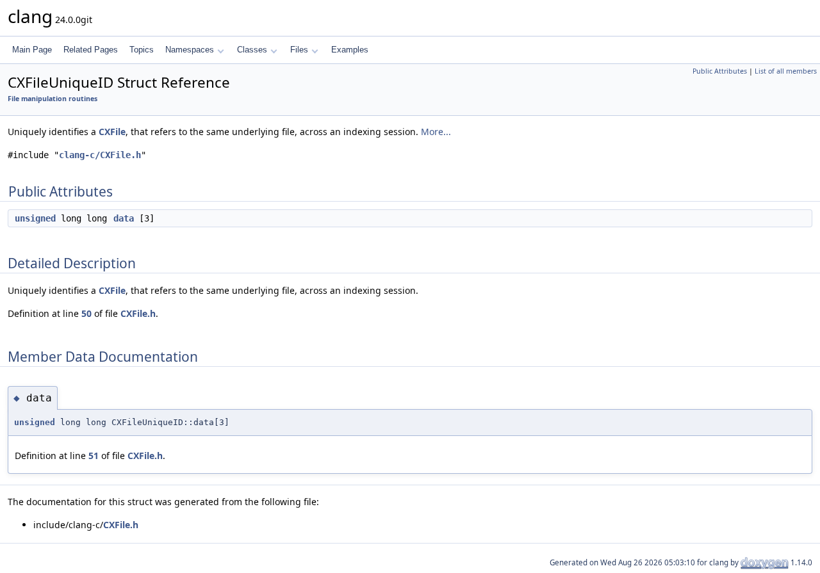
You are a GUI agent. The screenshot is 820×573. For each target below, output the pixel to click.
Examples (349, 49)
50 (86, 313)
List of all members (786, 71)
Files (299, 49)
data (123, 218)
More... (436, 131)
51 (93, 455)
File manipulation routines (52, 98)
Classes (252, 49)
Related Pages (90, 49)
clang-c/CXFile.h (100, 155)
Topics (141, 49)
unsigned (35, 218)
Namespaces (189, 49)
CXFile (112, 131)
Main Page (32, 49)
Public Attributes (720, 71)
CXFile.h (138, 313)
